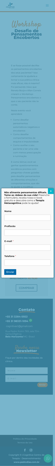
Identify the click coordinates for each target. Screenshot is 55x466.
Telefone (10, 256)
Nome (7, 211)
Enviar (10, 272)
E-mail (9, 241)
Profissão (9, 226)
